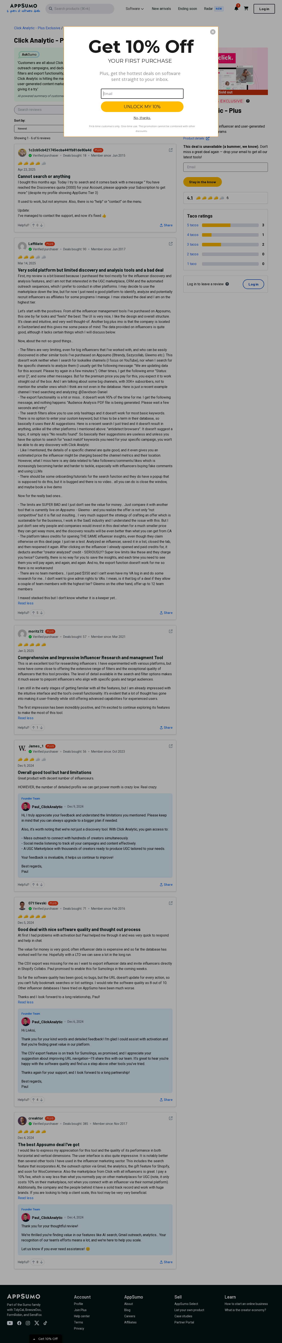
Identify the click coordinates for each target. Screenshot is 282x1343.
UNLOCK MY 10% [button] (142, 106)
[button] (212, 32)
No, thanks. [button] (142, 118)
